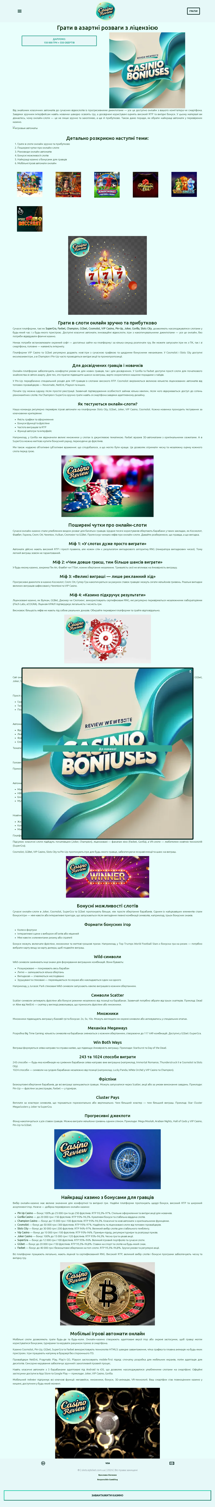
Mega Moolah (146, 1121)
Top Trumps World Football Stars (138, 943)
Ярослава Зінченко (107, 1475)
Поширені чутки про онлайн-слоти (38, 147)
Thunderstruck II (169, 1062)
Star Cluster (195, 1102)
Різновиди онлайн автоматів (34, 151)
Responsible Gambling (107, 1479)
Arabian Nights (163, 1121)
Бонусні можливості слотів (33, 155)
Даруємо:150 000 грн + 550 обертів (59, 41)
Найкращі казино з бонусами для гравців (42, 159)
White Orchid (136, 1070)
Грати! (193, 11)
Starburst (138, 1047)
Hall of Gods (180, 1121)
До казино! (107, 749)
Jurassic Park (36, 986)
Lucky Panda (120, 1070)
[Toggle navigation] (20, 11)
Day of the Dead (157, 1047)
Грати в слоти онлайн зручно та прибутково (43, 143)
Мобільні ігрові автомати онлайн (36, 163)
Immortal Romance (147, 1062)
